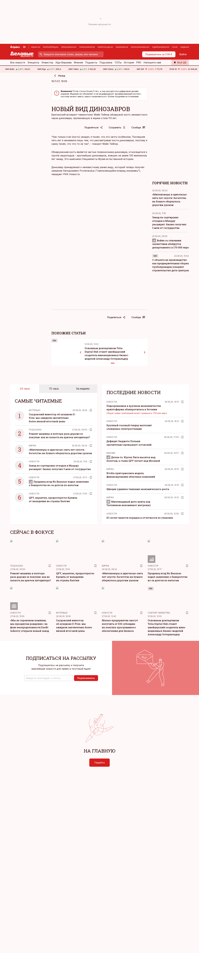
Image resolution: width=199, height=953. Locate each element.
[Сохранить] (91, 410)
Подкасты (91, 62)
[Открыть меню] (24, 47)
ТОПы (118, 62)
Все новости (17, 62)
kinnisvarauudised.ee (140, 47)
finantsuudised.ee (87, 47)
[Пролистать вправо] (145, 352)
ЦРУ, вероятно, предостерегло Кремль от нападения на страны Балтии (75, 577)
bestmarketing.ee (50, 47)
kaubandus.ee (122, 47)
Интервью (34, 410)
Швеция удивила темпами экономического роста (137, 489)
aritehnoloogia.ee (105, 47)
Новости (34, 461)
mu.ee (175, 47)
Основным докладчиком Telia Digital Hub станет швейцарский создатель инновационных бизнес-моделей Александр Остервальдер (167, 627)
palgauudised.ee (187, 47)
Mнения (110, 453)
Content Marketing (159, 612)
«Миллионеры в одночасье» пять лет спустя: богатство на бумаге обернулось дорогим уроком (122, 577)
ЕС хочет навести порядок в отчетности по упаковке (139, 517)
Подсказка (106, 62)
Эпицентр (33, 62)
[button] (48, 678)
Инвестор (47, 62)
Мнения (78, 62)
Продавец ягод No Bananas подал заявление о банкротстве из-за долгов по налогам (167, 577)
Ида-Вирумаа (64, 62)
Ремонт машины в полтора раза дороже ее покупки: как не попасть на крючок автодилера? (30, 577)
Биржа (32, 445)
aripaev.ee (35, 47)
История (129, 62)
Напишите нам (152, 62)
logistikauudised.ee (160, 47)
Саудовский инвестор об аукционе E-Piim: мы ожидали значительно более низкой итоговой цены (52, 418)
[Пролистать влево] (80, 352)
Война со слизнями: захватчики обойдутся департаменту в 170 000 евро (170, 244)
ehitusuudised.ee (68, 47)
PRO (138, 62)
